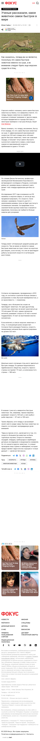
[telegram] (14, 645)
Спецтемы (25, 623)
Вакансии (25, 629)
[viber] (25, 645)
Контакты (30, 734)
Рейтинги (5, 623)
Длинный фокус (8, 626)
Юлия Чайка (6, 25)
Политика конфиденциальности (13, 734)
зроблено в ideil (7, 737)
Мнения (24, 619)
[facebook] (3, 645)
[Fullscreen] (36, 218)
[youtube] (19, 645)
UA (33, 3)
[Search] (37, 3)
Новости (5, 619)
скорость (13, 460)
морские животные (10, 463)
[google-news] (30, 645)
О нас (3, 629)
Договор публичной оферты (29, 634)
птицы (23, 460)
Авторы (24, 626)
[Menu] (2, 3)
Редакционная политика (7, 641)
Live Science (6, 124)
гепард (33, 460)
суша (23, 463)
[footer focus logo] (10, 614)
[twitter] (9, 645)
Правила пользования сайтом (7, 635)
